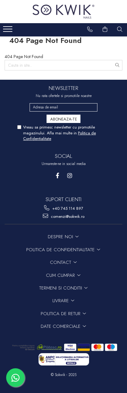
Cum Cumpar (61, 275)
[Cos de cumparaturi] (105, 29)
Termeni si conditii (61, 288)
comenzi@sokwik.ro (67, 216)
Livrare (61, 300)
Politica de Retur (61, 313)
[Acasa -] (63, 12)
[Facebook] (57, 175)
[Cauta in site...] (120, 29)
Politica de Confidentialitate (61, 249)
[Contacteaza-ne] (90, 29)
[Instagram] (69, 175)
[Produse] (8, 31)
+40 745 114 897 (67, 208)
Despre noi (61, 236)
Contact (61, 262)
